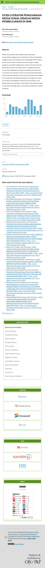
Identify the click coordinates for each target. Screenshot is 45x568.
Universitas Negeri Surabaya (28, 534)
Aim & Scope (9, 346)
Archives (11, 7)
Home (4, 7)
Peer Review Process (12, 354)
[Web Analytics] (22, 487)
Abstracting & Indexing (13, 376)
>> (13, 313)
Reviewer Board (10, 342)
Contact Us (9, 372)
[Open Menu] (2, 2)
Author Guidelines (11, 350)
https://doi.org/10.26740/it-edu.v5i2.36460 (19, 42)
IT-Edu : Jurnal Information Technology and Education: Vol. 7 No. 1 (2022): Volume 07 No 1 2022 (23, 278)
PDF (6, 125)
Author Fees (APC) (12, 365)
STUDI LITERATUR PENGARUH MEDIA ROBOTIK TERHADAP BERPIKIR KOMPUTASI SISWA (24, 262)
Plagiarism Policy (11, 357)
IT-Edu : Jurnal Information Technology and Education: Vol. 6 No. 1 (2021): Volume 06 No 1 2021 (24, 293)
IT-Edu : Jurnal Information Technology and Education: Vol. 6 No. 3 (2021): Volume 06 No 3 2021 (24, 308)
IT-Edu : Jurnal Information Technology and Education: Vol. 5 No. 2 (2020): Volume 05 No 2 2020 (24, 195)
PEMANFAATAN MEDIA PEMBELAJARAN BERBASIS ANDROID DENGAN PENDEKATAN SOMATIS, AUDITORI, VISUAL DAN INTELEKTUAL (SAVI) (23, 226)
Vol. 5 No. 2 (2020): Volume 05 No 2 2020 (15, 9)
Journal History (10, 331)
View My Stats (22, 489)
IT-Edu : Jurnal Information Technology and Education (22, 2)
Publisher (8, 369)
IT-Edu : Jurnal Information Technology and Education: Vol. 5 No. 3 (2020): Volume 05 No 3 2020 (24, 230)
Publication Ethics (11, 335)
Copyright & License (12, 361)
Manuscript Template (13, 327)
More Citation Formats (10, 154)
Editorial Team (10, 339)
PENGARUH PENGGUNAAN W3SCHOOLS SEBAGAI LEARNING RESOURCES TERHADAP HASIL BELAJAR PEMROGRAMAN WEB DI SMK (23, 274)
